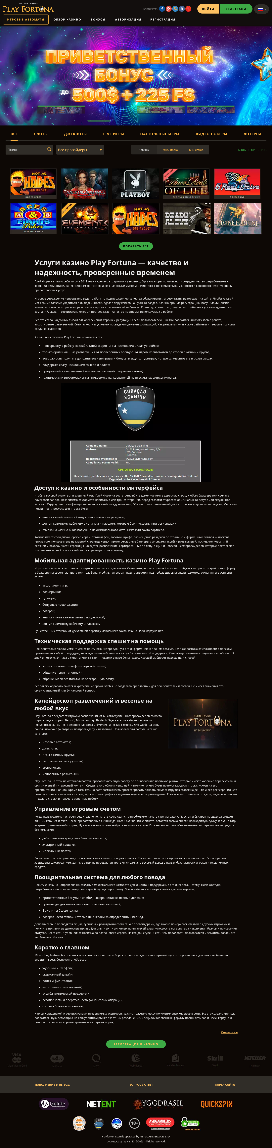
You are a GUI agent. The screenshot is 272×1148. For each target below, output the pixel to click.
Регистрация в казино (136, 1044)
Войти (208, 9)
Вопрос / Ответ (141, 1084)
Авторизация (128, 19)
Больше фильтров (252, 150)
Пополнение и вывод (52, 1084)
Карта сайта (225, 1084)
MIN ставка (196, 149)
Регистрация (236, 9)
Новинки (144, 149)
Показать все (136, 246)
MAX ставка (170, 149)
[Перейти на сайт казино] (28, 7)
